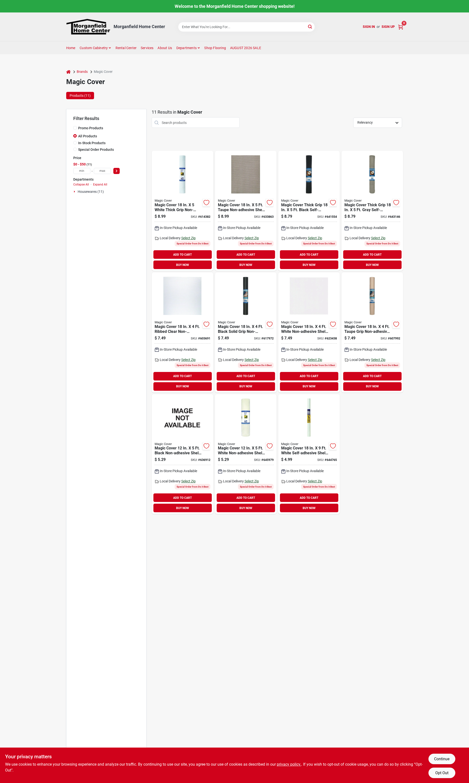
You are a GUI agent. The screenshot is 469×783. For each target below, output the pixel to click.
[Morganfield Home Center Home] (88, 27)
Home (70, 48)
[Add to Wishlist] (206, 203)
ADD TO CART (182, 254)
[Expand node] (75, 192)
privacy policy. (289, 764)
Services (147, 48)
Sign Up (388, 27)
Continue (441, 759)
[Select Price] (116, 171)
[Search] (310, 26)
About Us (165, 48)
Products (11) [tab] (80, 96)
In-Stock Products (92, 143)
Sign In (369, 27)
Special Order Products (96, 149)
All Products (87, 136)
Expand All (100, 184)
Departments (186, 48)
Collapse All (81, 184)
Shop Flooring (215, 48)
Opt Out (441, 773)
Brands (82, 72)
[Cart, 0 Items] (400, 26)
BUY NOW (182, 265)
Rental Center (126, 48)
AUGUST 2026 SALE (245, 48)
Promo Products (90, 128)
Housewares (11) (91, 192)
